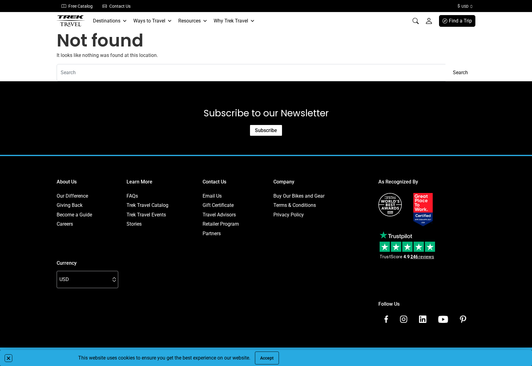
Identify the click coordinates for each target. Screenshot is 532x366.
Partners (212, 233)
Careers (65, 224)
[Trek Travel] (71, 21)
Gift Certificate (218, 205)
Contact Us (120, 6)
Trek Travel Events (146, 215)
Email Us (212, 196)
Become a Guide (74, 215)
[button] (8, 358)
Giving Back (70, 205)
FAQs (132, 196)
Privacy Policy (288, 215)
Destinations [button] (106, 21)
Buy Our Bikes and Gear (298, 196)
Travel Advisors (219, 215)
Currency (67, 263)
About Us (67, 182)
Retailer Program (221, 224)
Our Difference (72, 196)
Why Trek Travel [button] (231, 21)
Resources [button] (189, 21)
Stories (134, 224)
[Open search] (416, 21)
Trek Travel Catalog (147, 205)
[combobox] (251, 72)
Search (460, 72)
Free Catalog (80, 6)
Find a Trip (460, 21)
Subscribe (266, 130)
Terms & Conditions (294, 205)
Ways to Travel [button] (149, 21)
